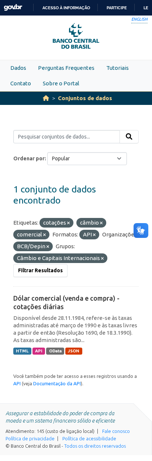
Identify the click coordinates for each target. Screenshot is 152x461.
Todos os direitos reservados (95, 445)
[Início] (46, 98)
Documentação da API (57, 383)
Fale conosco (116, 431)
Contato (20, 83)
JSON (73, 351)
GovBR (13, 7)
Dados (18, 68)
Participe (117, 7)
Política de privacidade (30, 438)
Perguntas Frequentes (66, 68)
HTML (22, 351)
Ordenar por (29, 158)
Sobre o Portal (61, 83)
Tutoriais (117, 68)
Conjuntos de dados (85, 98)
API (38, 351)
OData (55, 351)
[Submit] (129, 136)
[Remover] (68, 223)
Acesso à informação (66, 7)
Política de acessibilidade (89, 438)
